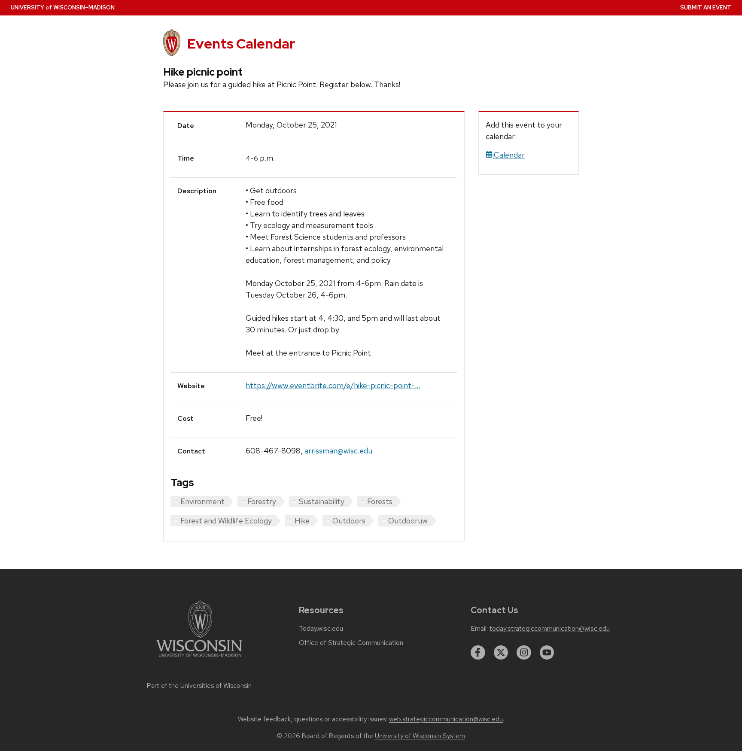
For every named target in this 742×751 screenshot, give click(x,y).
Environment (202, 501)
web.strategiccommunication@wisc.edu (446, 719)
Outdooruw (408, 521)
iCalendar (509, 155)
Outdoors (348, 521)
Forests (379, 501)
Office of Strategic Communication (351, 643)
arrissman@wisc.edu (338, 451)
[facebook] (478, 652)
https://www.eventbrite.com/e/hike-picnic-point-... (333, 385)
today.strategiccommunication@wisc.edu (550, 628)
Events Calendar (241, 43)
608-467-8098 (273, 451)
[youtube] (547, 652)
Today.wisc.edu (321, 628)
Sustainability (321, 501)
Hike (302, 521)
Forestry (261, 501)
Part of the (199, 685)
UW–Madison (63, 7)
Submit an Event (705, 7)
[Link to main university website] (199, 658)
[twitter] (501, 652)
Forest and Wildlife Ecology (226, 521)
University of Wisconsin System (420, 736)
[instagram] (524, 652)
